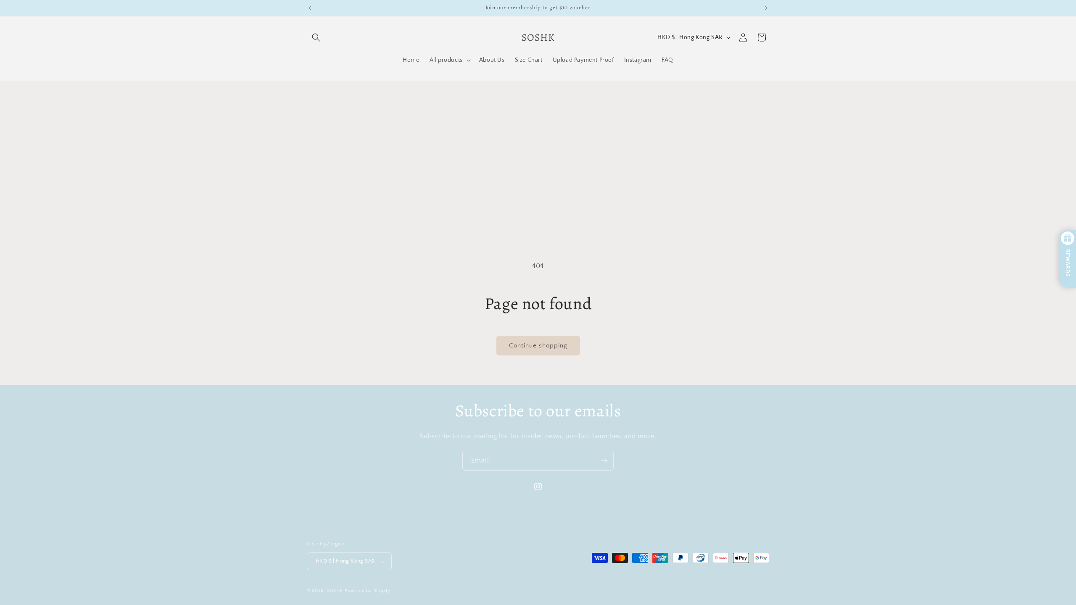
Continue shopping (538, 345)
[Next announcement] (766, 8)
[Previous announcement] (310, 8)
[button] (316, 37)
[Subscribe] (604, 461)
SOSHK (335, 590)
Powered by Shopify (367, 590)
